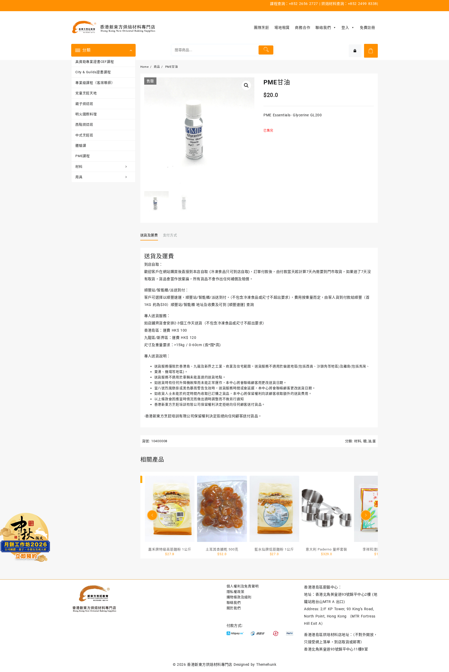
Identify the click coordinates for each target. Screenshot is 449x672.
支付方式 (170, 235)
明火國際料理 (86, 114)
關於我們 (234, 608)
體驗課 (80, 145)
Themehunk (266, 664)
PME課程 (82, 156)
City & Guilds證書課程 (93, 72)
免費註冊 (367, 27)
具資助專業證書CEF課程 (94, 62)
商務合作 (302, 27)
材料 (79, 167)
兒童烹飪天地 (86, 93)
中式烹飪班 (84, 135)
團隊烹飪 (261, 27)
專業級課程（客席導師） (95, 83)
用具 (79, 177)
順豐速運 (236, 305)
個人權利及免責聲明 (243, 586)
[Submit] (266, 50)
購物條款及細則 (239, 597)
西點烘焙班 (84, 124)
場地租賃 (282, 27)
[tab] (151, 235)
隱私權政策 (236, 592)
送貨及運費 (149, 235)
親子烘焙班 (84, 104)
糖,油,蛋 (369, 441)
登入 (345, 27)
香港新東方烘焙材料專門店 (209, 664)
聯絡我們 (323, 27)
